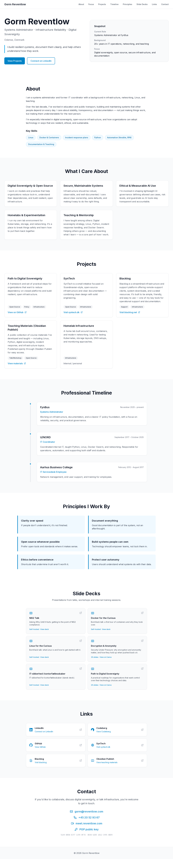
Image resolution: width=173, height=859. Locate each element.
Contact (165, 4)
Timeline (114, 4)
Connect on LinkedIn (41, 61)
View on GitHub (15, 312)
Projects (102, 4)
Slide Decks (142, 4)
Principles (127, 4)
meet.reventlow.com (89, 823)
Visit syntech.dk (71, 312)
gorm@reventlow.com (89, 811)
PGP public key (89, 829)
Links (154, 4)
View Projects (15, 61)
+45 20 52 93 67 (89, 817)
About (81, 4)
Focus (91, 4)
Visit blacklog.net (128, 312)
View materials (15, 363)
